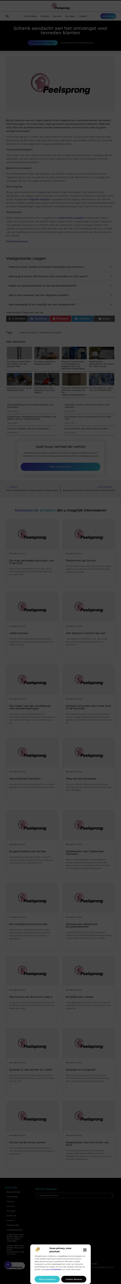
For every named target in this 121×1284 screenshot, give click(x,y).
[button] (84, 1249)
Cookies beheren (74, 1279)
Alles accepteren (47, 1279)
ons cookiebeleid (53, 1269)
